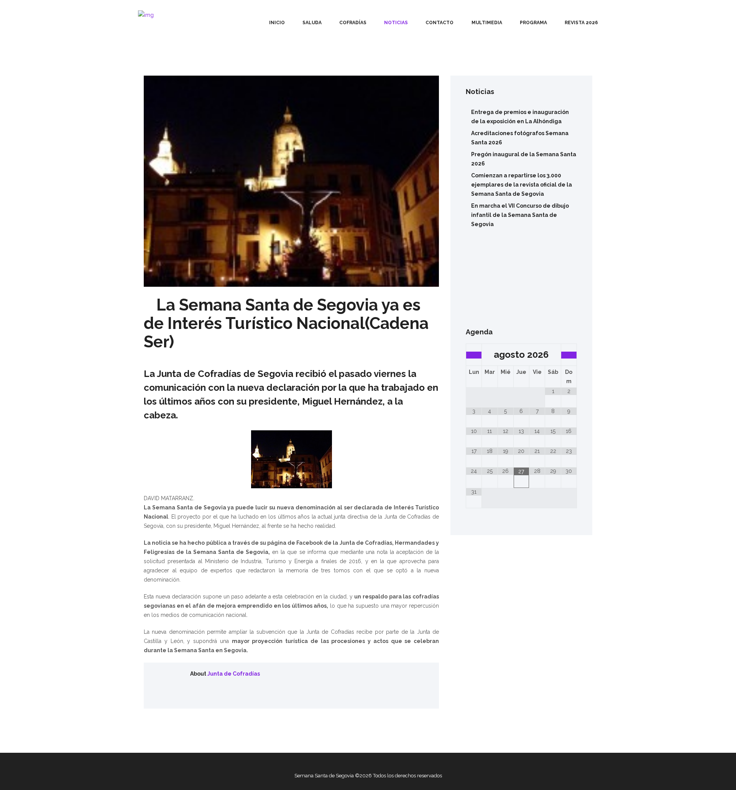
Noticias (396, 22)
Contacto (439, 22)
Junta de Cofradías (233, 674)
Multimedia (487, 22)
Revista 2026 (581, 22)
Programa (533, 22)
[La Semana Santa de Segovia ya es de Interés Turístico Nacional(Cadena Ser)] (291, 181)
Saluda (312, 22)
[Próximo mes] (569, 355)
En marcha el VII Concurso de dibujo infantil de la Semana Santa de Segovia (520, 215)
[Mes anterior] (473, 355)
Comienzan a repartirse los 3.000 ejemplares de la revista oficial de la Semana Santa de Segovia (521, 184)
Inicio (277, 22)
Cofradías (352, 22)
